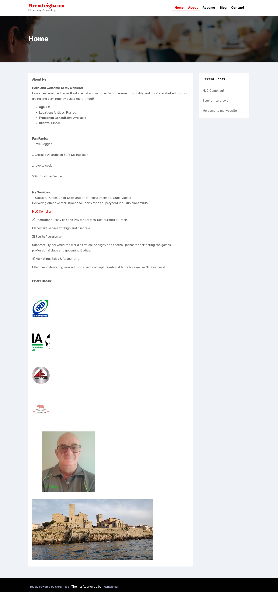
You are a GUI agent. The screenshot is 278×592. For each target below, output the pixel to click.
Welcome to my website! (220, 110)
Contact (238, 7)
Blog (223, 7)
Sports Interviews (215, 100)
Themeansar (110, 586)
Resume (209, 7)
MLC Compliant (213, 90)
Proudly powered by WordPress (49, 586)
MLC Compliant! (43, 211)
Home (179, 7)
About (193, 7)
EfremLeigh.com (46, 6)
